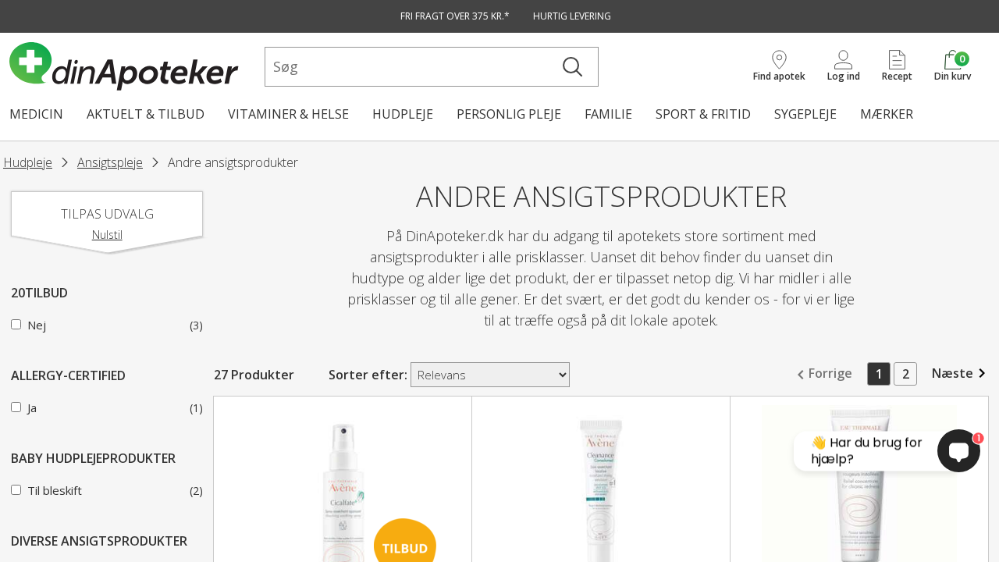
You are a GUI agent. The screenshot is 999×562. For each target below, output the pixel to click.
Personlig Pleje (509, 114)
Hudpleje (402, 114)
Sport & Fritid (703, 114)
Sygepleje (805, 114)
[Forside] (133, 66)
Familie (608, 114)
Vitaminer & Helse (288, 114)
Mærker (886, 114)
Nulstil (107, 234)
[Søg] (572, 67)
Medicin (36, 114)
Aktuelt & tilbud (145, 114)
